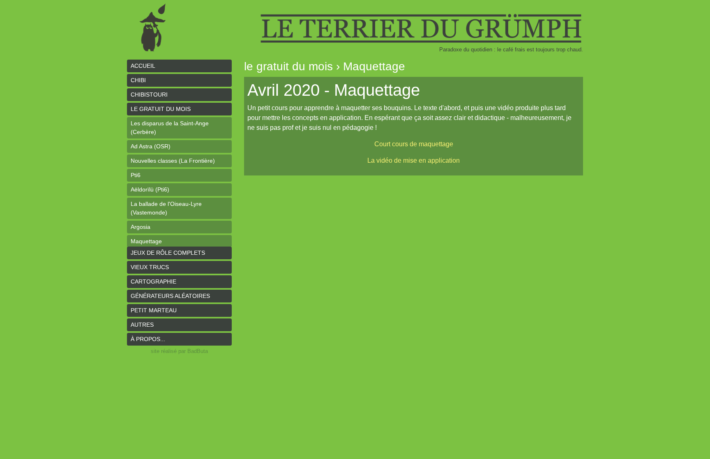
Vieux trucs (150, 267)
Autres (142, 324)
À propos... (148, 339)
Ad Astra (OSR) (151, 146)
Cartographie (153, 281)
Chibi (138, 80)
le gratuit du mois (161, 109)
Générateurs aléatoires (170, 296)
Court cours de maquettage (413, 144)
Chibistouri (149, 94)
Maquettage (146, 241)
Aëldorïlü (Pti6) (150, 189)
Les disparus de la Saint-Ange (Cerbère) (170, 127)
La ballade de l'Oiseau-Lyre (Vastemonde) (166, 208)
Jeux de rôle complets (168, 252)
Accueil (143, 65)
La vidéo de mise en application (413, 160)
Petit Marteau (154, 310)
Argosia (140, 227)
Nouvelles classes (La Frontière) (173, 160)
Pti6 (136, 175)
